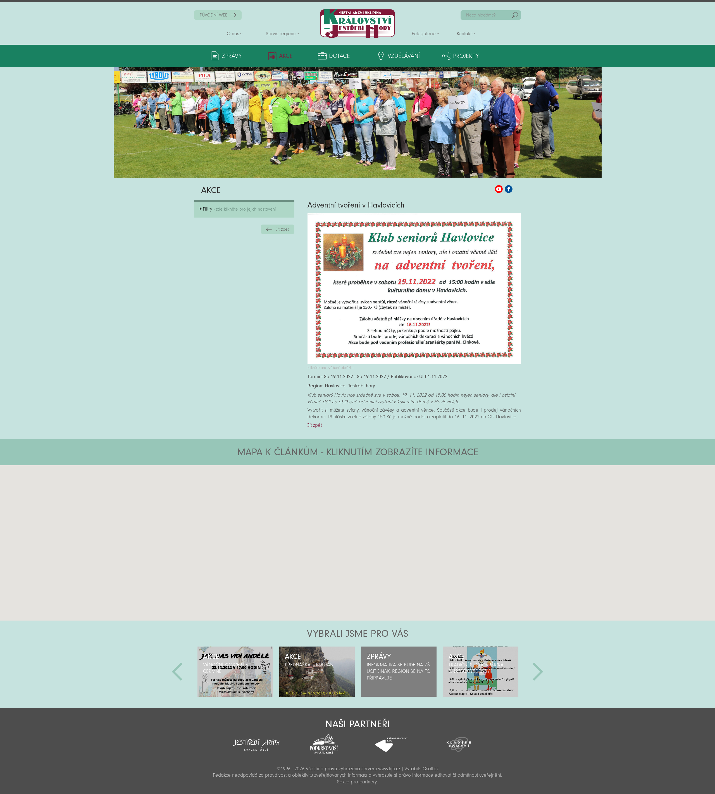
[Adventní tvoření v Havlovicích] (414, 363)
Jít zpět (282, 229)
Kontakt (464, 34)
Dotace (339, 55)
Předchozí (177, 671)
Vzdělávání (404, 55)
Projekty (466, 55)
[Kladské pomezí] (459, 742)
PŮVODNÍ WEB (214, 15)
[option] (235, 672)
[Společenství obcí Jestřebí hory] (256, 741)
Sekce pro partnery (357, 782)
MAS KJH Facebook (509, 189)
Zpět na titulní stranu (357, 23)
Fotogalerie (424, 34)
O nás (233, 34)
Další (538, 671)
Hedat (515, 15)
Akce (286, 55)
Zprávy (232, 55)
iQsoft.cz (429, 769)
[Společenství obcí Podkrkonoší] (324, 742)
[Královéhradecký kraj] (391, 741)
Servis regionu (280, 34)
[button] (373, 499)
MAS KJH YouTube (499, 189)
